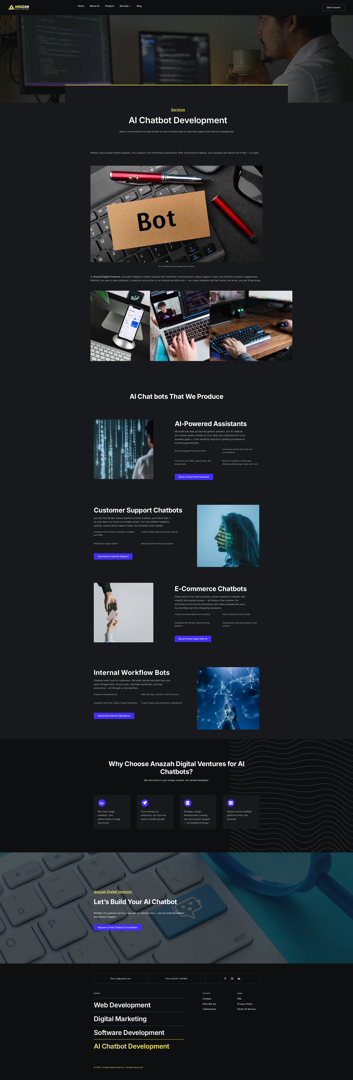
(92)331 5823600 (180, 978)
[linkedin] (239, 978)
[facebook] (225, 978)
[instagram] (232, 978)
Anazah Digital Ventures (113, 1067)
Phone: (168, 978)
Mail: (113, 978)
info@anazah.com (123, 978)
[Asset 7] (18, 5)
